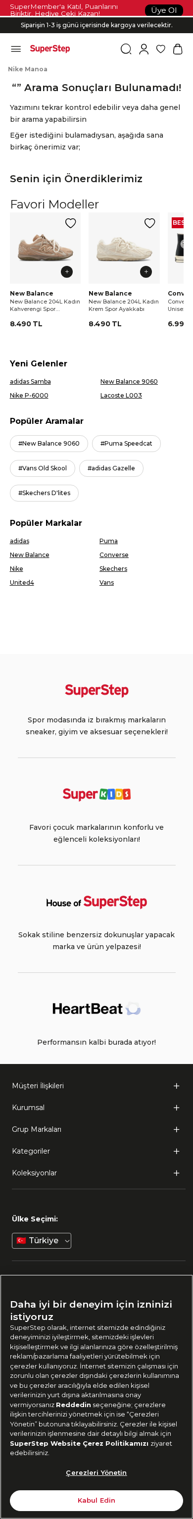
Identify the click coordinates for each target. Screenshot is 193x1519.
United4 (22, 582)
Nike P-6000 (29, 395)
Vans (106, 582)
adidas (19, 541)
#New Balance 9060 (49, 443)
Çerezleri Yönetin (96, 1472)
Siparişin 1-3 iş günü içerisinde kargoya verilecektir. (97, 25)
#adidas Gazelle (111, 468)
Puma (108, 541)
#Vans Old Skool (42, 468)
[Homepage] (50, 49)
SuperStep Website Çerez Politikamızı (80, 1443)
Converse (114, 554)
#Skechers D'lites (44, 493)
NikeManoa (28, 69)
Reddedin (73, 1405)
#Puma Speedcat (126, 443)
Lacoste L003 (121, 395)
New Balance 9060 (129, 381)
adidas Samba (30, 381)
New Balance (29, 554)
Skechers (113, 568)
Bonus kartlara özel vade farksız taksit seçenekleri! (96, 17)
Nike (16, 568)
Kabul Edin (96, 1500)
